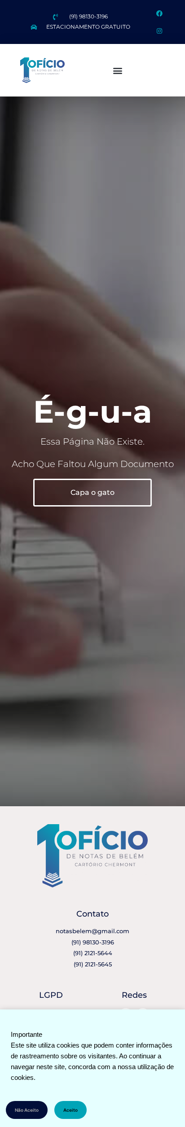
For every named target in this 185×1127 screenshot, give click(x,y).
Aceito (70, 1110)
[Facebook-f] (159, 13)
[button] (117, 70)
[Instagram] (159, 30)
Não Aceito (27, 1110)
